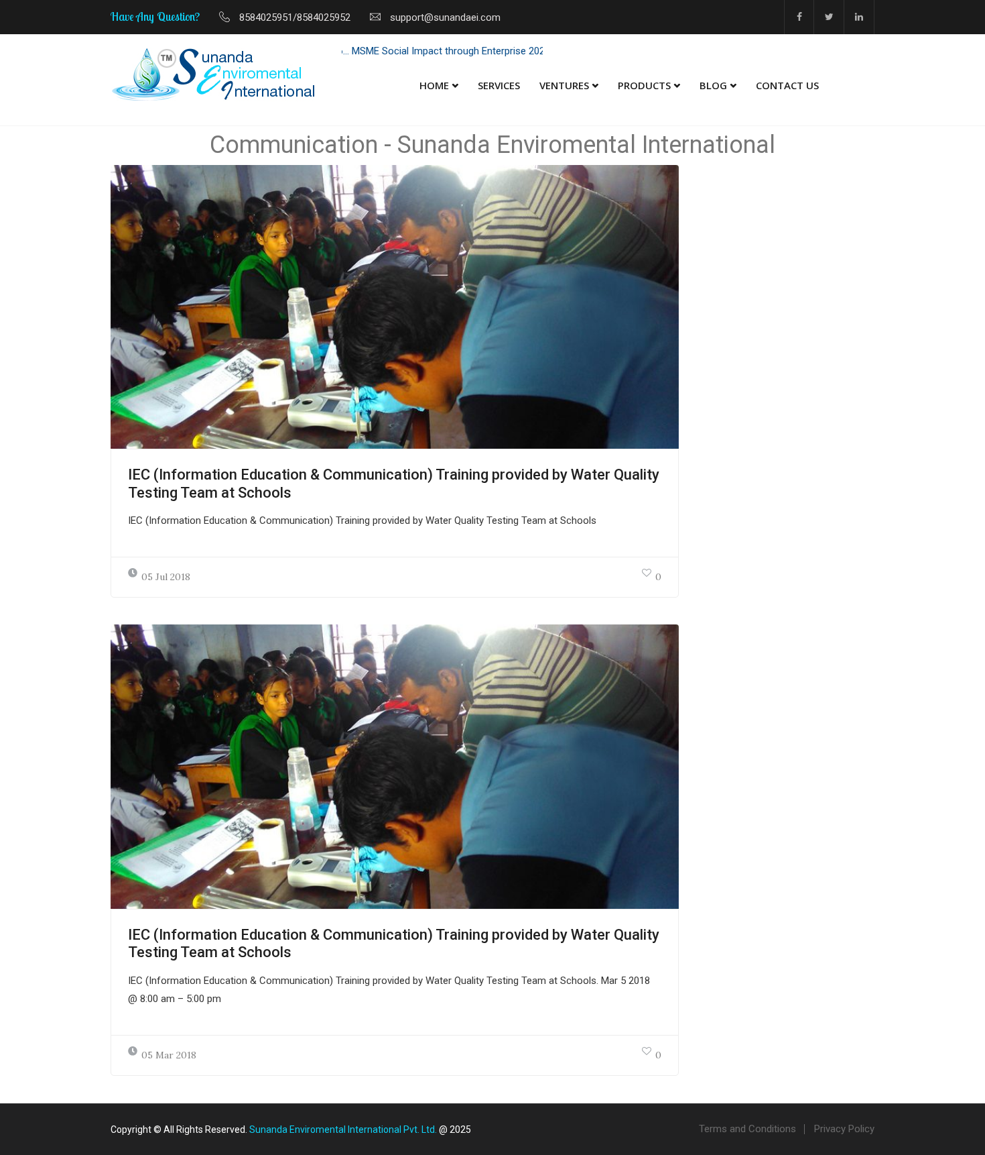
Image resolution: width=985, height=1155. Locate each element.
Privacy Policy (844, 1129)
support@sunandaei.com (445, 17)
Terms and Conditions (747, 1129)
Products (644, 85)
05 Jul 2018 (165, 577)
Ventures (564, 85)
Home (434, 85)
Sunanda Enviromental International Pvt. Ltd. (343, 1129)
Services (499, 85)
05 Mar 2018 (168, 1055)
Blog (713, 85)
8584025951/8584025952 (294, 17)
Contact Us (787, 85)
